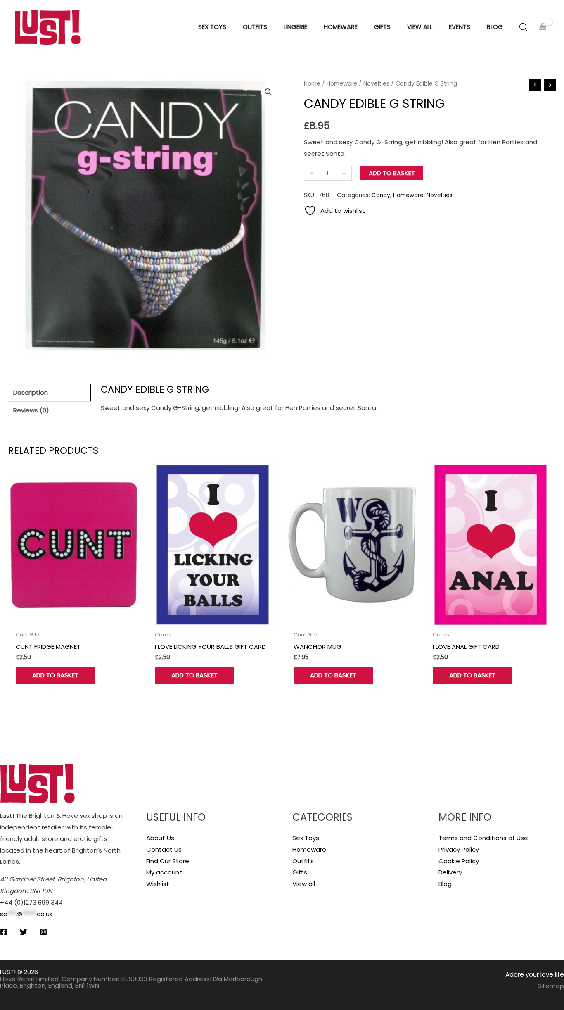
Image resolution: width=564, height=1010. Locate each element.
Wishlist (157, 883)
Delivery (450, 872)
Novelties (376, 84)
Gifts (299, 872)
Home (312, 84)
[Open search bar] (523, 27)
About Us (160, 838)
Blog (445, 883)
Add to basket (392, 173)
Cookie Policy (458, 861)
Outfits (303, 861)
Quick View (73, 619)
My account (164, 872)
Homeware (342, 84)
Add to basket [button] (55, 675)
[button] (268, 92)
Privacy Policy (458, 849)
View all (303, 883)
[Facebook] (3, 932)
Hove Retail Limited (29, 978)
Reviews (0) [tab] (31, 410)
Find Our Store (167, 861)
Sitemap (551, 985)
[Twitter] (23, 932)
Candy (381, 195)
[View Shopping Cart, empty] (543, 27)
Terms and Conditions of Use (483, 838)
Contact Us (164, 849)
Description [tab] (30, 392)
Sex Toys (305, 838)
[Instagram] (43, 932)
